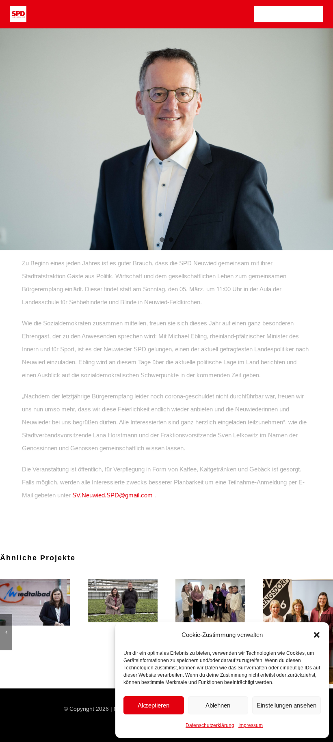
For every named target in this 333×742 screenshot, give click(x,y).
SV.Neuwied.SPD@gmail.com (112, 495)
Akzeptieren (153, 705)
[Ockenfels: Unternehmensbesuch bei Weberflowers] (298, 600)
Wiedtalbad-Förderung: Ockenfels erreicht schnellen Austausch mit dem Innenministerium (200, 602)
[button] (317, 635)
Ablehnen (217, 705)
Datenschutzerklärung (210, 725)
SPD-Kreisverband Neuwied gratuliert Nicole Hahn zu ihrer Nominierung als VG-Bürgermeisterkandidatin (112, 605)
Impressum (250, 725)
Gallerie (45, 602)
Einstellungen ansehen (286, 705)
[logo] (18, 9)
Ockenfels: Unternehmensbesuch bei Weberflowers (288, 601)
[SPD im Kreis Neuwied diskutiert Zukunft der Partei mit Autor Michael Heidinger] (35, 602)
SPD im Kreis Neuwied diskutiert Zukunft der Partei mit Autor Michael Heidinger (24, 602)
